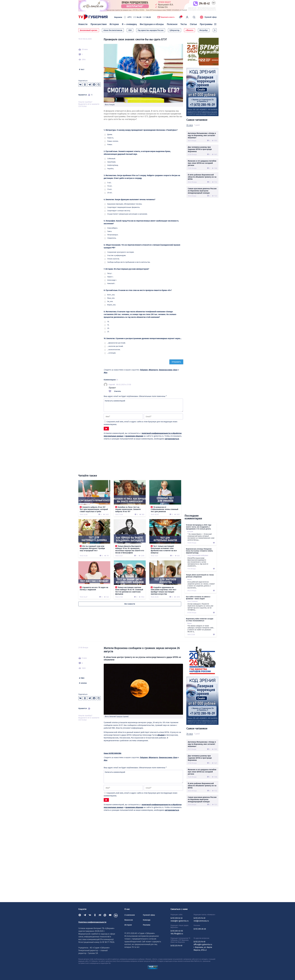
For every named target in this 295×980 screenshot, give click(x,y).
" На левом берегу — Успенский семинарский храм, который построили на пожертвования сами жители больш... (200, 537)
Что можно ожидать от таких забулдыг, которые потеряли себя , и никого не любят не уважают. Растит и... (200, 629)
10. (108, 322)
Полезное (172, 24)
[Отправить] (106, 428)
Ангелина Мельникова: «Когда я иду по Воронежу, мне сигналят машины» (202, 135)
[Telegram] (84, 915)
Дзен (175, 370)
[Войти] (187, 17)
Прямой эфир (211, 17)
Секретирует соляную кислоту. (118, 211)
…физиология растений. (116, 343)
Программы (206, 24)
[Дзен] (79, 915)
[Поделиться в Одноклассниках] (85, 85)
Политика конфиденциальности (92, 922)
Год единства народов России (151, 30)
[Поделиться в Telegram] (89, 85)
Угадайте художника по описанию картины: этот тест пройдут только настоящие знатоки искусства (163, 590)
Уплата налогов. (113, 259)
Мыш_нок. (111, 298)
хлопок (84, 683)
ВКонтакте (153, 370)
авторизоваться (172, 439)
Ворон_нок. (111, 305)
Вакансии (128, 920)
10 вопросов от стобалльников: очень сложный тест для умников (164, 509)
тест (82, 69)
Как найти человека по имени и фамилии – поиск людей (198, 598)
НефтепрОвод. (112, 165)
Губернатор (175, 30)
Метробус (203, 30)
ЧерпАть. (110, 169)
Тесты (183, 24)
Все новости (129, 604)
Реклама (146, 925)
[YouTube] (110, 915)
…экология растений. (115, 346)
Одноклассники (165, 370)
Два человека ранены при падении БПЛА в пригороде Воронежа (200, 149)
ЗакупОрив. (111, 162)
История (128, 925)
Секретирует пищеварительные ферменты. (123, 207)
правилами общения (134, 436)
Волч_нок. (111, 295)
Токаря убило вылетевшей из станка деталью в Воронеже (200, 576)
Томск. (109, 231)
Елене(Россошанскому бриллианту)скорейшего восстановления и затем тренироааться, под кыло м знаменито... (197, 562)
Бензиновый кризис (88, 30)
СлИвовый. (111, 159)
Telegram (144, 370)
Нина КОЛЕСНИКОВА (112, 753)
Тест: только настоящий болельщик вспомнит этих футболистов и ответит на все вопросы (164, 549)
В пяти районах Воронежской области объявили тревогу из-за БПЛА (202, 177)
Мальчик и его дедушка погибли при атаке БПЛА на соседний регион (202, 163)
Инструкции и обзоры (152, 24)
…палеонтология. (113, 350)
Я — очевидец (129, 24)
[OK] (95, 915)
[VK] (89, 915)
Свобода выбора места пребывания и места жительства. (128, 262)
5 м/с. (109, 183)
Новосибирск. (112, 228)
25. (108, 332)
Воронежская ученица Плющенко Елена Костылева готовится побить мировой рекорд (199, 551)
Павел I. (110, 277)
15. (108, 325)
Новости (82, 24)
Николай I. (111, 283)
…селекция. (111, 353)
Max (105, 372)
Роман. (109, 145)
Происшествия (99, 24)
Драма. (109, 134)
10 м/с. (109, 186)
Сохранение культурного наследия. (120, 252)
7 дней (197, 125)
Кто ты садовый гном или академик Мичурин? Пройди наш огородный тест (92, 548)
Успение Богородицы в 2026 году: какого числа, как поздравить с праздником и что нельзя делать (198, 527)
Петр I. (109, 273)
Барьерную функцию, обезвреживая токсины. (124, 204)
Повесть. (110, 138)
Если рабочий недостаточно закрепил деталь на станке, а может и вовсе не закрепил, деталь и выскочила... (201, 585)
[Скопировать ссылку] (99, 85)
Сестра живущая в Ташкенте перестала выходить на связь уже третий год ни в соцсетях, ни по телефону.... (200, 607)
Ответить (117, 391)
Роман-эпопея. (112, 141)
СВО (130, 30)
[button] (215, 30)
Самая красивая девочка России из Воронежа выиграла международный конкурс (202, 190)
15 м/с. (109, 189)
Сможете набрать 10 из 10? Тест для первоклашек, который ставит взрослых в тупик (94, 509)
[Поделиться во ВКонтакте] (80, 85)
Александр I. (112, 280)
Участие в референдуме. (116, 255)
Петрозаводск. (112, 235)
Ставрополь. (111, 238)
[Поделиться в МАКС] (94, 85)
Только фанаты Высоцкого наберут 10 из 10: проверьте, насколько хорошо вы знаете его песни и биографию (129, 549)
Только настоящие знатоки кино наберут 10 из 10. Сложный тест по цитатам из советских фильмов (129, 590)
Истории (114, 24)
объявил (161, 735)
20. (108, 328)
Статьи (193, 24)
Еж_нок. (110, 301)
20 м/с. (109, 193)
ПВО (82, 678)
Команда (146, 920)
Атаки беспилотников (112, 30)
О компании (129, 915)
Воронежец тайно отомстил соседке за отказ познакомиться (199, 620)
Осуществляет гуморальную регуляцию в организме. (127, 214)
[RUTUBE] (100, 915)
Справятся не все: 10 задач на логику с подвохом (94, 588)
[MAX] (105, 915)
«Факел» (189, 30)
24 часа (189, 125)
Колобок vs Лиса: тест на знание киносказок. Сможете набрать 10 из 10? (128, 509)
